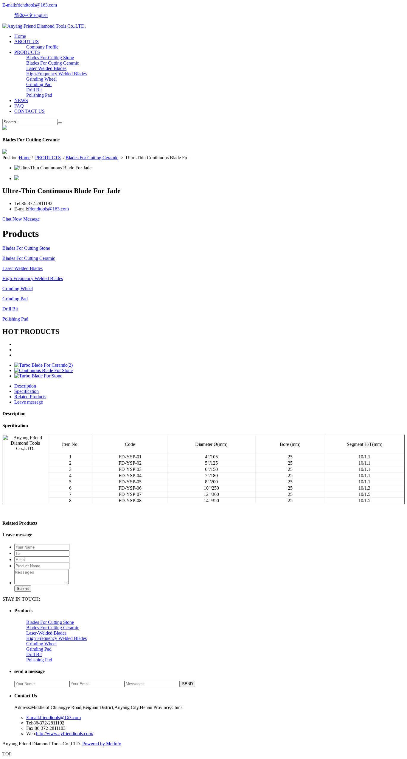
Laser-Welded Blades (46, 68)
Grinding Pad (39, 84)
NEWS (21, 100)
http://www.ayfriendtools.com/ (64, 733)
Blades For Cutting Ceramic (52, 62)
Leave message (28, 402)
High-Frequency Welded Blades (56, 73)
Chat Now (12, 218)
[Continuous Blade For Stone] (43, 370)
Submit (23, 588)
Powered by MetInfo (101, 743)
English (40, 15)
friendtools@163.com (48, 208)
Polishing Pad (39, 95)
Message (31, 218)
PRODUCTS (27, 52)
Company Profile (42, 46)
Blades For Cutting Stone (50, 57)
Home (20, 36)
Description (25, 385)
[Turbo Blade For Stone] (38, 375)
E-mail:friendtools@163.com (29, 4)
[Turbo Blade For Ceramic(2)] (43, 365)
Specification (26, 391)
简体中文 (23, 15)
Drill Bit (34, 89)
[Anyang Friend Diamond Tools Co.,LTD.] (44, 26)
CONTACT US (29, 111)
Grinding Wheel (41, 79)
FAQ (19, 105)
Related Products (30, 396)
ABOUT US (26, 41)
